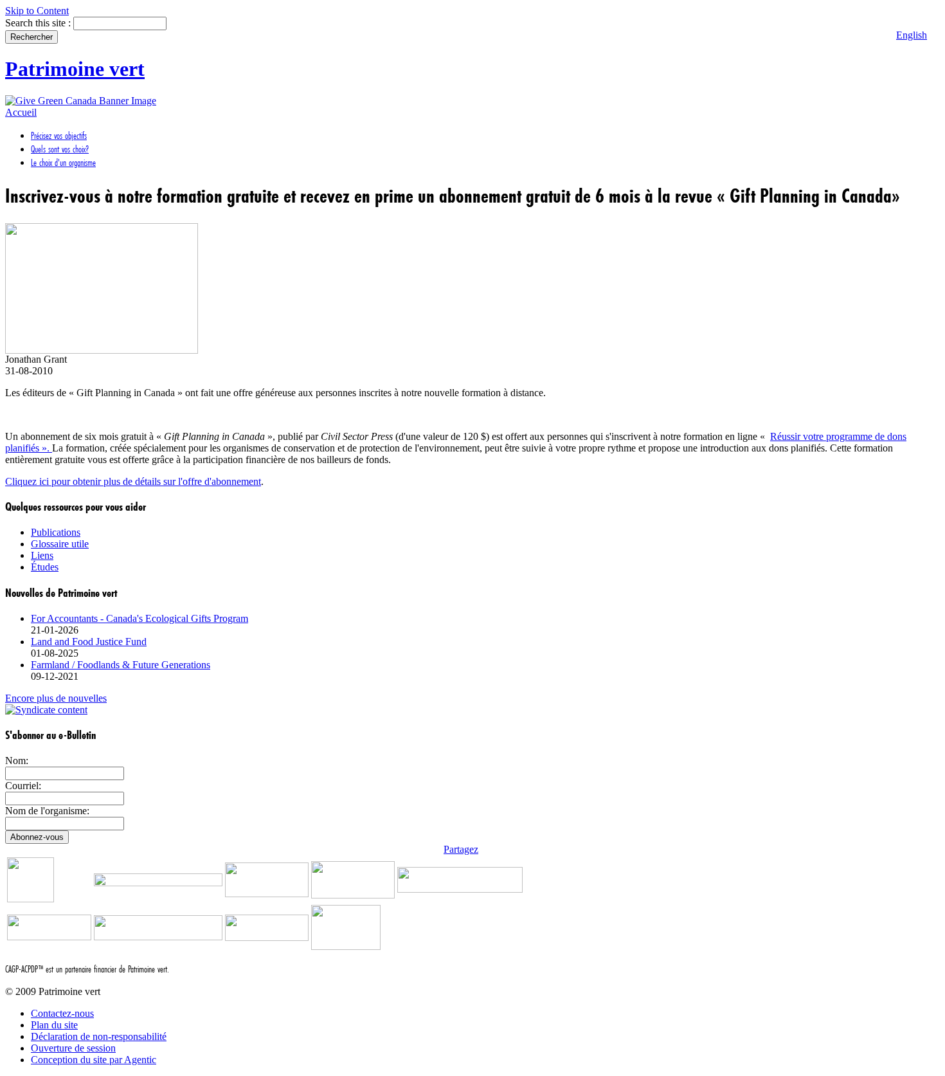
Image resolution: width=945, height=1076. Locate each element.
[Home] (80, 100)
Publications (55, 532)
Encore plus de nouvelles (56, 698)
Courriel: (23, 785)
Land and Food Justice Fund (89, 641)
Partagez (461, 849)
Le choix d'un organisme (63, 162)
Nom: (16, 760)
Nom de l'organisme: (47, 810)
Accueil (21, 112)
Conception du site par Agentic (93, 1059)
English (911, 35)
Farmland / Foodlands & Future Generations (120, 664)
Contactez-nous (62, 1013)
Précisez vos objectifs (59, 135)
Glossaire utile (60, 543)
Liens (42, 555)
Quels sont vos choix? (60, 149)
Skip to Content (37, 10)
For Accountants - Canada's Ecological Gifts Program (139, 618)
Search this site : (39, 22)
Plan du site (54, 1024)
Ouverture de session (73, 1048)
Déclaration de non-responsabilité (98, 1036)
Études (45, 566)
